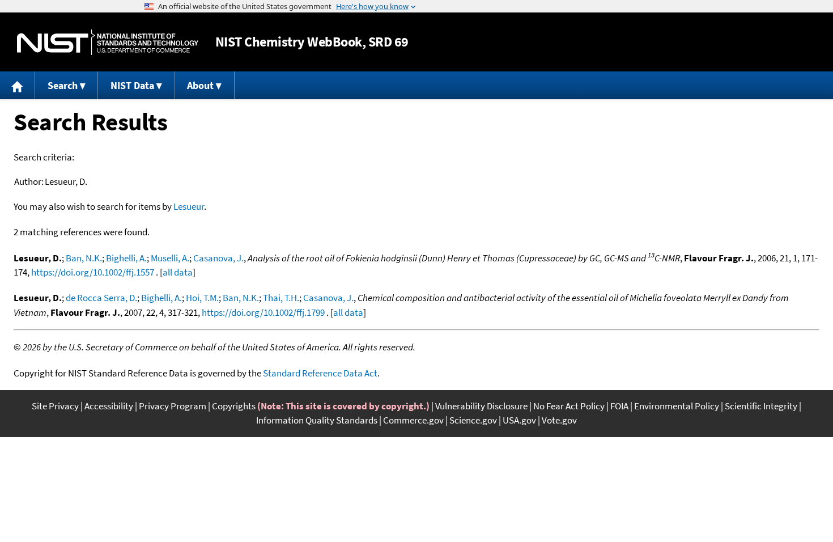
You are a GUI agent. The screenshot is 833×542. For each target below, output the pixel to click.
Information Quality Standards (316, 420)
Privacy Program (172, 406)
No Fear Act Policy (569, 406)
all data (178, 272)
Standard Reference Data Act (320, 373)
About (200, 85)
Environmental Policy (676, 406)
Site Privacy (55, 406)
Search (63, 85)
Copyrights (234, 406)
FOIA (619, 406)
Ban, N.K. (84, 258)
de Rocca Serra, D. (101, 297)
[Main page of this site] (17, 85)
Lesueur (188, 206)
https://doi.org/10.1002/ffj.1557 (92, 272)
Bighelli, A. (126, 258)
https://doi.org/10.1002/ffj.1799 (263, 312)
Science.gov (473, 420)
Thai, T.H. (281, 297)
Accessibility (108, 406)
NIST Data (132, 85)
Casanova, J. (218, 258)
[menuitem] (17, 85)
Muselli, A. (170, 258)
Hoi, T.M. (202, 297)
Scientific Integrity (761, 406)
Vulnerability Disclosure (481, 406)
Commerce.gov (413, 420)
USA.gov (519, 420)
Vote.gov (559, 420)
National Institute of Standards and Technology (107, 42)
